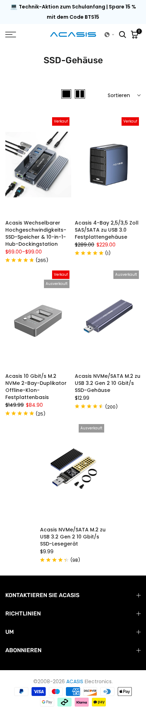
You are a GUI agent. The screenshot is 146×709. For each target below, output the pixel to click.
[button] (109, 35)
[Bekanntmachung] (73, 12)
